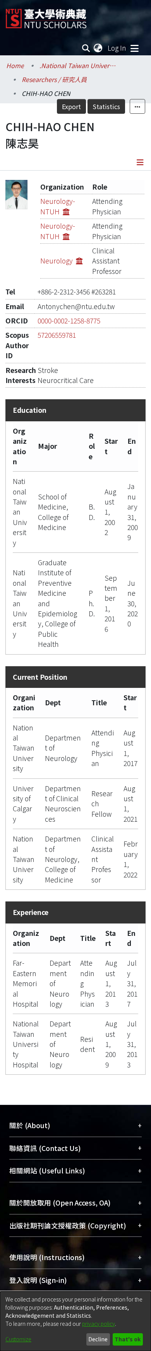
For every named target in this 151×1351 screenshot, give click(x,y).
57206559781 (57, 335)
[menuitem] (98, 48)
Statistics (106, 106)
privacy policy (98, 1323)
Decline (98, 1339)
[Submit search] (86, 48)
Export (71, 106)
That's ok (128, 1339)
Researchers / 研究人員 (54, 79)
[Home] (46, 15)
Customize (18, 1339)
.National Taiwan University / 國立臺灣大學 (78, 65)
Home (15, 65)
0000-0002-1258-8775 (69, 320)
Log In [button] (117, 48)
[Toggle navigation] (134, 48)
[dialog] (75, 1321)
